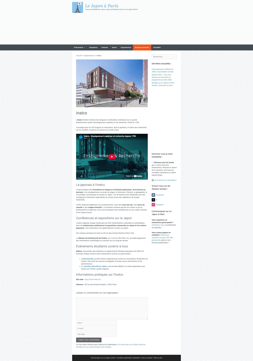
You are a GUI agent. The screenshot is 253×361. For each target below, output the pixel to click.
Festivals (104, 47)
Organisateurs (126, 47)
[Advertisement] (126, 29)
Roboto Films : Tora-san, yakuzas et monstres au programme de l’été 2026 (162, 77)
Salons (114, 47)
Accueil (79, 56)
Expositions (93, 47)
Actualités (157, 47)
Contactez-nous (158, 225)
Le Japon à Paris (101, 6)
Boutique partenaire (142, 47)
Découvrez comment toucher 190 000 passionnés (162, 237)
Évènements (78, 47)
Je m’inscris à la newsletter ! (165, 180)
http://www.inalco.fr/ (93, 279)
